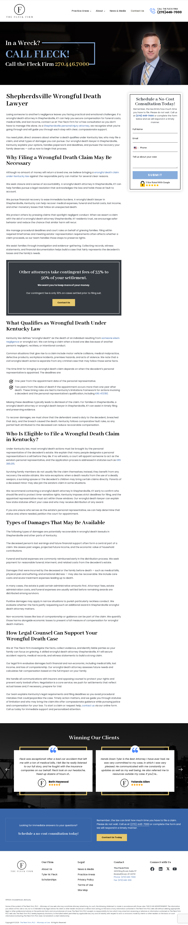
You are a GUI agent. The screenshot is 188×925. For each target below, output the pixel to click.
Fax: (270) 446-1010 (122, 880)
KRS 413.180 (101, 393)
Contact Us (63, 302)
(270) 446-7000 (145, 115)
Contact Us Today (112, 837)
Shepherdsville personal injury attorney (66, 125)
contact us (88, 705)
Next (180, 769)
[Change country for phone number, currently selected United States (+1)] (136, 148)
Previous (8, 769)
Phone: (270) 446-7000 (125, 877)
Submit (155, 175)
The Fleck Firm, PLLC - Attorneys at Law (35, 922)
